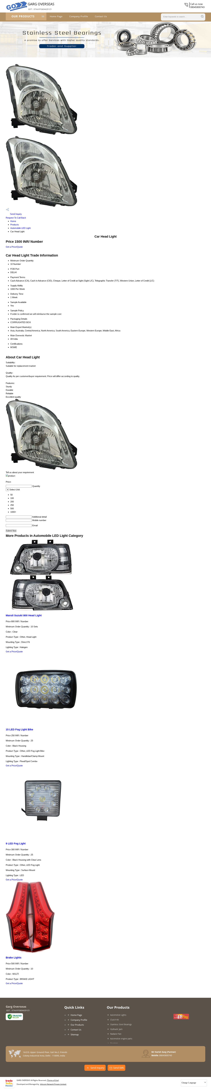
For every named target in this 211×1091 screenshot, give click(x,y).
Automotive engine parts (121, 1038)
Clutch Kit (114, 1019)
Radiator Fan (115, 1033)
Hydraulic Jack (116, 1029)
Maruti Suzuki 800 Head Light (24, 615)
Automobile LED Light (20, 228)
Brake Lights (13, 957)
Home (13, 221)
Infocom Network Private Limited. (53, 1084)
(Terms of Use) (53, 1080)
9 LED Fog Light (16, 843)
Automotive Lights (118, 1015)
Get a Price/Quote (14, 247)
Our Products (22, 16)
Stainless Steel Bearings (121, 1024)
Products (14, 224)
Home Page (56, 16)
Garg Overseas (41, 6)
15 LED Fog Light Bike (19, 729)
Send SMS (118, 1067)
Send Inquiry (15, 214)
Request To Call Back (16, 217)
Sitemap (75, 1034)
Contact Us (101, 16)
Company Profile (78, 16)
